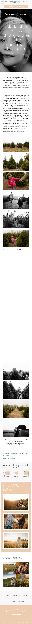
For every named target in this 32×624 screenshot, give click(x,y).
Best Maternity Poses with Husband (15, 534)
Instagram (7, 595)
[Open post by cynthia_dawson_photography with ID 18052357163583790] (22, 580)
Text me (13, 601)
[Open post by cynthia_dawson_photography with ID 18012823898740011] (9, 580)
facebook (16, 595)
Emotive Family (19, 54)
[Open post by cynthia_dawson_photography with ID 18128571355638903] (22, 568)
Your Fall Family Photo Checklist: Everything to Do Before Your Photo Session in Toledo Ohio (15, 496)
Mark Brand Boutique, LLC (18, 622)
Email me (21, 601)
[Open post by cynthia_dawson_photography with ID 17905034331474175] (9, 568)
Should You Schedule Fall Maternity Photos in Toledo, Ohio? (16, 515)
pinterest (25, 595)
